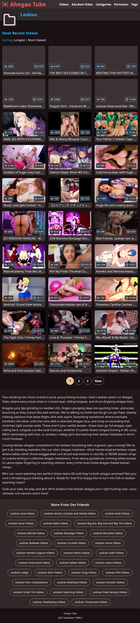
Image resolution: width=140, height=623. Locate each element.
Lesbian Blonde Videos (31, 533)
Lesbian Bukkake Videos (33, 543)
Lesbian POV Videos (117, 572)
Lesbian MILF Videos (50, 572)
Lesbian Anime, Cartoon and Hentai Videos (70, 513)
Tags (134, 4)
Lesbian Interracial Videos (34, 562)
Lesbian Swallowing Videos (49, 602)
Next (98, 381)
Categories (103, 4)
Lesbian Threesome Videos (91, 602)
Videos (64, 4)
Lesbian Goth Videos (111, 553)
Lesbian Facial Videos (108, 543)
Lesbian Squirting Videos (68, 592)
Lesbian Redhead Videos (72, 582)
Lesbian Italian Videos (72, 562)
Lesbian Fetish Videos (77, 553)
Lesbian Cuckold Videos (71, 543)
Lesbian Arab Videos (117, 513)
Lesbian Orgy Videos (83, 572)
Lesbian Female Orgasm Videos (35, 553)
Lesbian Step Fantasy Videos (110, 592)
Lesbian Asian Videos (21, 523)
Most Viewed (37, 40)
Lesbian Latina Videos (108, 562)
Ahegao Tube (28, 4)
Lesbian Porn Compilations (31, 582)
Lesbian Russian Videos (110, 582)
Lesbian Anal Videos (22, 513)
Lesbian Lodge (19, 572)
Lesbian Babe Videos (55, 523)
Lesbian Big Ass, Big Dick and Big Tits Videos (104, 523)
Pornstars (121, 4)
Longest (19, 40)
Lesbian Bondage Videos (69, 533)
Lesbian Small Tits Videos (28, 592)
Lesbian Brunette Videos (108, 533)
